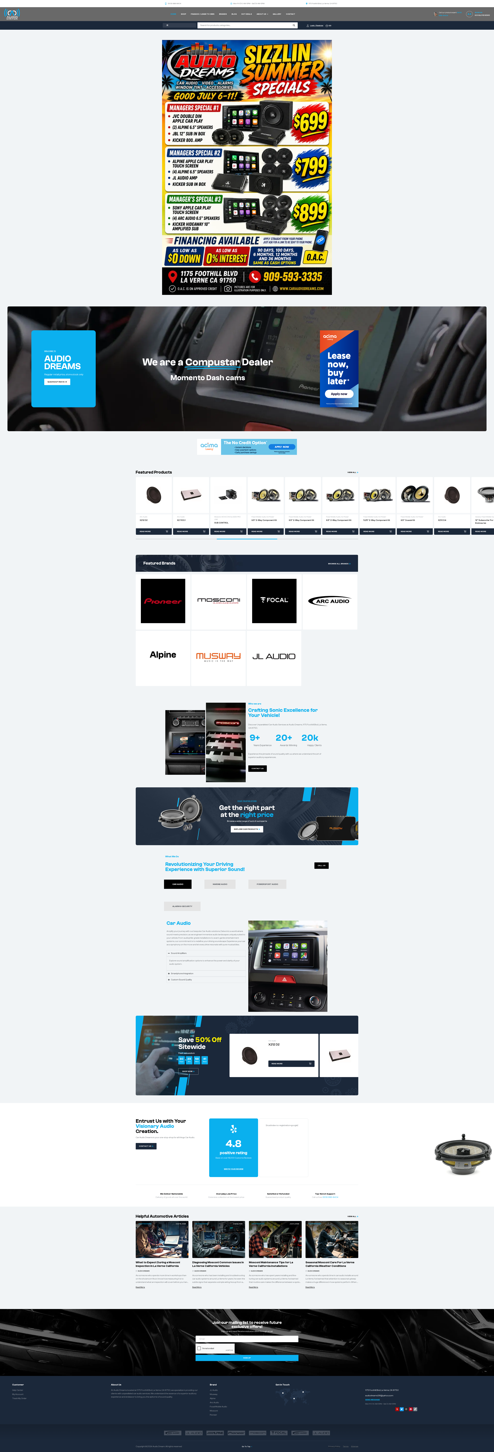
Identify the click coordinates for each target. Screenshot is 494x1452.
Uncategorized (144, 1224)
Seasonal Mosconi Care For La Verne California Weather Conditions (216, 1264)
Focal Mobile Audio (184, 517)
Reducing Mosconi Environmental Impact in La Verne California (328, 1264)
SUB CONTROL (147, 523)
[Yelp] (397, 1409)
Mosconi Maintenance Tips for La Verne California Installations (158, 1264)
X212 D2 (442, 520)
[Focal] (236, 1433)
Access (403, 517)
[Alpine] (172, 1433)
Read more (145, 532)
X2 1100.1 (479, 520)
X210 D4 (367, 520)
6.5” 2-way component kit (189, 520)
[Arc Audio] (257, 1433)
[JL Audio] (279, 1433)
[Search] (293, 25)
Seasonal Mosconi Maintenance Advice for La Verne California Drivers (275, 1264)
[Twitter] (402, 1409)
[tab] (178, 884)
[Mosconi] (215, 1433)
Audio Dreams (144, 1271)
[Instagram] (406, 1409)
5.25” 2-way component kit (302, 520)
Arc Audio (367, 517)
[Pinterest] (411, 1409)
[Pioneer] (194, 1433)
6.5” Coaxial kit (333, 520)
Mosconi (143, 517)
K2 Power (196, 517)
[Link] (415, 1409)
